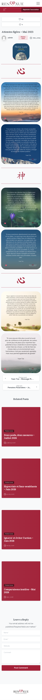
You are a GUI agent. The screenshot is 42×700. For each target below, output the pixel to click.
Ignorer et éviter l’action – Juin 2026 (18, 539)
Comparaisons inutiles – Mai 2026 (19, 591)
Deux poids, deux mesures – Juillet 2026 (19, 437)
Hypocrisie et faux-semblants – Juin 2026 (20, 488)
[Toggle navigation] (38, 3)
